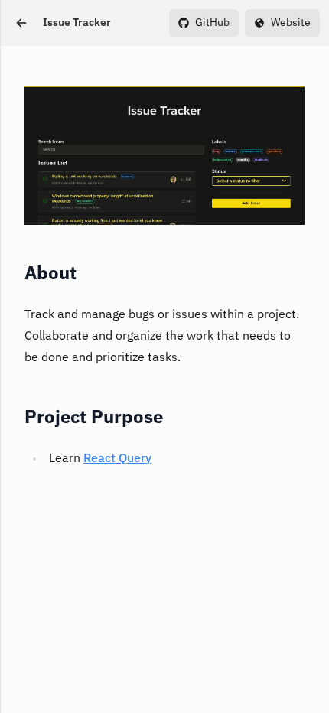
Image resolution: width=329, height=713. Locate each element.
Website (291, 23)
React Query (117, 459)
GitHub (212, 23)
